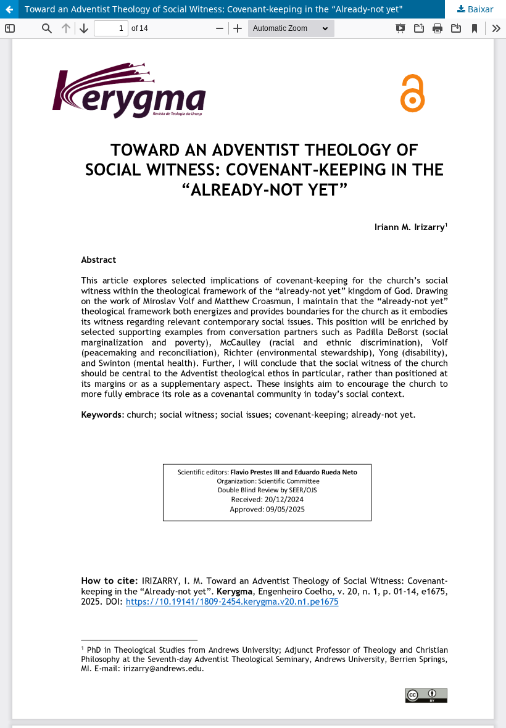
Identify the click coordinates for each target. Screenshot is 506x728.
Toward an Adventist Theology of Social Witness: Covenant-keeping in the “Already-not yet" (214, 9)
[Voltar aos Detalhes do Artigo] (9, 9)
